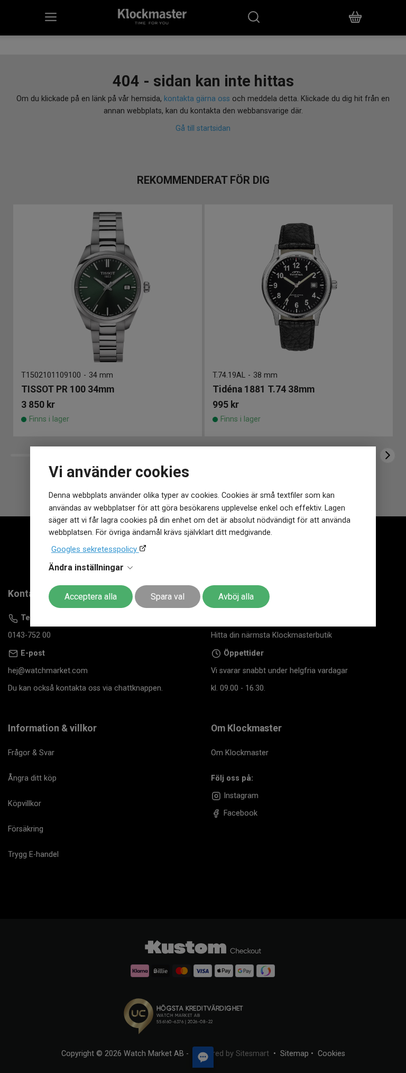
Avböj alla (236, 597)
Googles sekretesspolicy (95, 549)
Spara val (167, 597)
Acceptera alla (90, 597)
